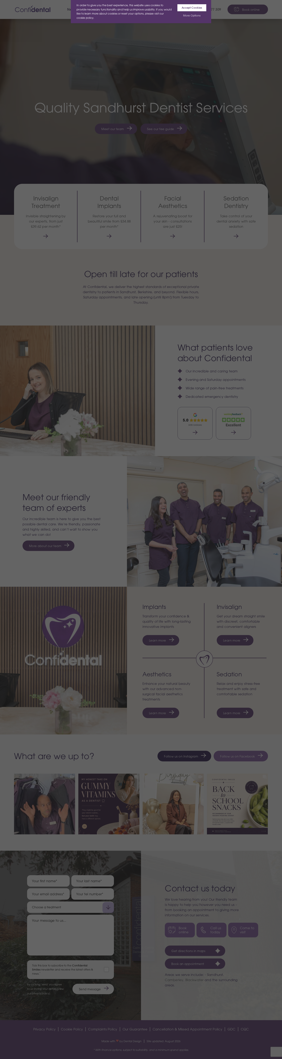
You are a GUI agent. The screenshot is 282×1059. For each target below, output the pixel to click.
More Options (192, 15)
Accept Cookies (192, 7)
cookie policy (85, 17)
